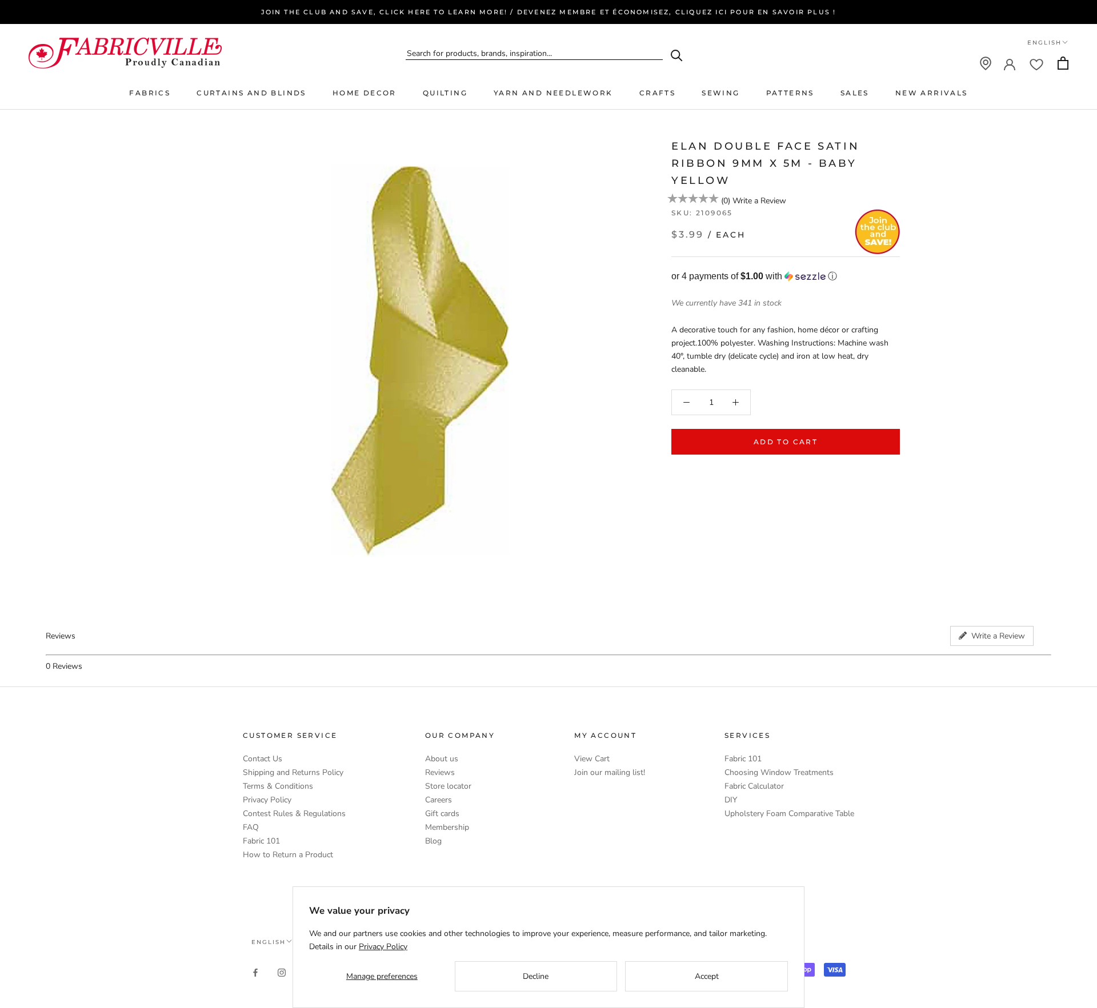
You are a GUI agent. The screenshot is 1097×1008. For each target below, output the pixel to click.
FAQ (251, 827)
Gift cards (442, 813)
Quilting (445, 93)
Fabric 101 (261, 841)
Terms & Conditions (278, 786)
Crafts (657, 93)
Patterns (790, 93)
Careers (438, 799)
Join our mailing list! (609, 772)
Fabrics (149, 93)
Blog (433, 841)
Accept (707, 976)
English (1044, 42)
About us (441, 758)
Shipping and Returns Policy (293, 772)
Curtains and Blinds (251, 93)
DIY (730, 799)
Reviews (440, 772)
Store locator (448, 786)
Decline (535, 976)
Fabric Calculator (754, 786)
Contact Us (262, 758)
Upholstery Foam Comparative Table (789, 813)
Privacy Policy (267, 799)
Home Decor (365, 93)
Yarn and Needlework (553, 93)
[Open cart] (1063, 63)
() (725, 200)
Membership (447, 827)
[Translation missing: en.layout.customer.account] (1009, 63)
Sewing (720, 93)
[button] (785, 276)
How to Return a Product (288, 854)
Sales (854, 93)
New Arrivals (931, 93)
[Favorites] (1036, 63)
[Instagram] (282, 971)
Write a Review (759, 200)
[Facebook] (255, 971)
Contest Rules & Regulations (294, 813)
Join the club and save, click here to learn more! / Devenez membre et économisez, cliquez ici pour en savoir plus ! (548, 12)
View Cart (592, 758)
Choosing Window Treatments (779, 772)
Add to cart (786, 441)
